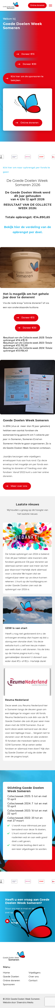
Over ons (34, 976)
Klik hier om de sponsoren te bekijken (27, 78)
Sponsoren (9, 984)
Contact (33, 980)
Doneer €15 (27, 54)
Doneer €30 (29, 64)
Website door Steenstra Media (18, 1002)
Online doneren (37, 5)
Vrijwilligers (34, 973)
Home (6, 973)
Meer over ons (19, 486)
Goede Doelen (11, 976)
